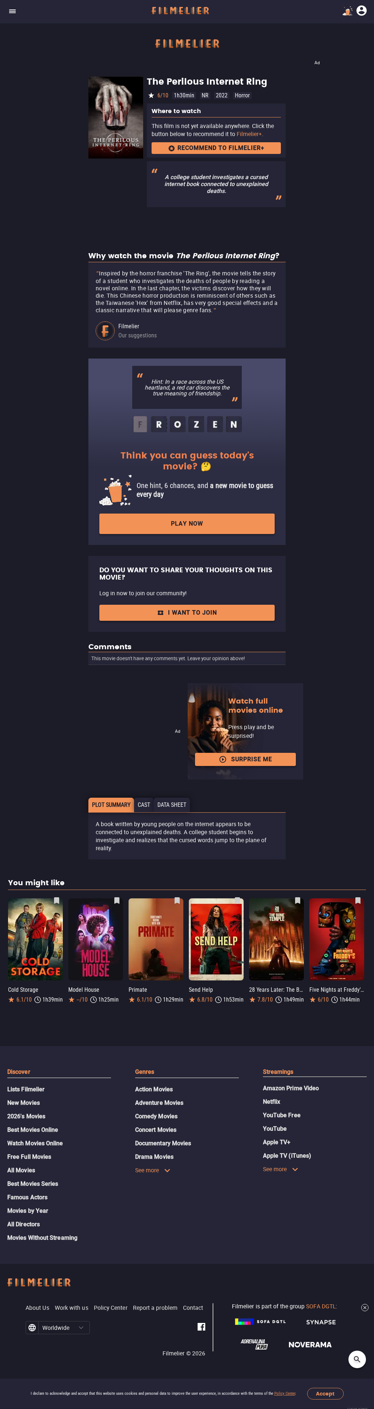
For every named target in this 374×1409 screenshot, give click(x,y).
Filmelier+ (249, 134)
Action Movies (154, 1089)
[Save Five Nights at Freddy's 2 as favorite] (358, 900)
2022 (222, 95)
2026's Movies (26, 1116)
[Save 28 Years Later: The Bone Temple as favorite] (297, 900)
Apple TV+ (277, 1142)
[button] (81, 1327)
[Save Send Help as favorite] (237, 900)
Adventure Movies (159, 1102)
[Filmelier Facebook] (201, 1328)
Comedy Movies (156, 1116)
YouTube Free (282, 1115)
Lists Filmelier (26, 1089)
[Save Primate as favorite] (177, 900)
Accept (325, 1394)
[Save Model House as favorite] (116, 900)
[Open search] (357, 1359)
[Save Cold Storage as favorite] (56, 900)
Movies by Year (27, 1210)
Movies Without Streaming (42, 1237)
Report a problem (155, 1308)
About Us (37, 1308)
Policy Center (284, 1393)
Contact (193, 1308)
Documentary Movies (163, 1143)
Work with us (71, 1308)
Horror (242, 95)
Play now (187, 523)
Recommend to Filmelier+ (221, 147)
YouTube (275, 1128)
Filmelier (128, 326)
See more (147, 1170)
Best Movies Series (32, 1183)
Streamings (278, 1071)
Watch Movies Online (35, 1143)
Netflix (271, 1101)
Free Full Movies (29, 1156)
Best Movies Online (32, 1129)
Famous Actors (27, 1197)
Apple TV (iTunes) (287, 1155)
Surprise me (251, 759)
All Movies (21, 1170)
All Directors (23, 1224)
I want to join (192, 612)
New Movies (23, 1102)
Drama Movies (154, 1156)
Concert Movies (155, 1129)
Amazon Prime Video (291, 1088)
